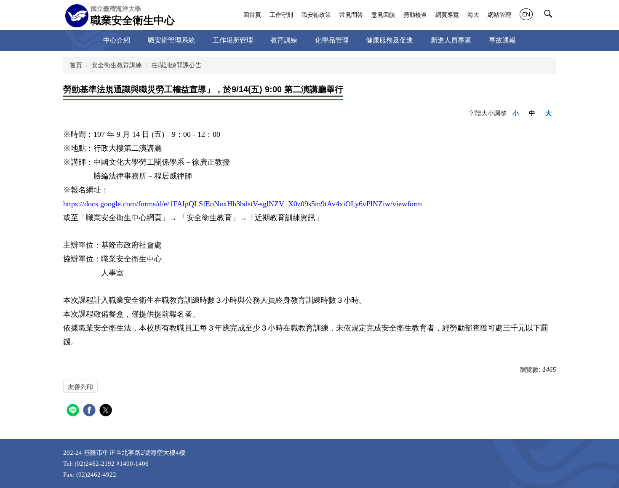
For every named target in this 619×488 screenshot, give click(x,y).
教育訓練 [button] (283, 40)
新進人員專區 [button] (451, 40)
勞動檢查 (415, 14)
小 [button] (515, 113)
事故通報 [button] (502, 40)
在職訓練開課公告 (176, 65)
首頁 (75, 65)
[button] (550, 15)
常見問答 (351, 14)
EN (526, 14)
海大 (473, 14)
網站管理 (499, 14)
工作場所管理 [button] (233, 40)
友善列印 (80, 386)
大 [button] (548, 113)
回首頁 (252, 14)
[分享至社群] (74, 411)
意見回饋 (383, 14)
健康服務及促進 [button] (389, 40)
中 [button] (532, 113)
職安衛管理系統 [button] (171, 40)
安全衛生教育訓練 (116, 65)
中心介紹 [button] (116, 40)
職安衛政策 (316, 14)
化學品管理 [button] (332, 40)
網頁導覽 (447, 14)
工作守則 (281, 14)
